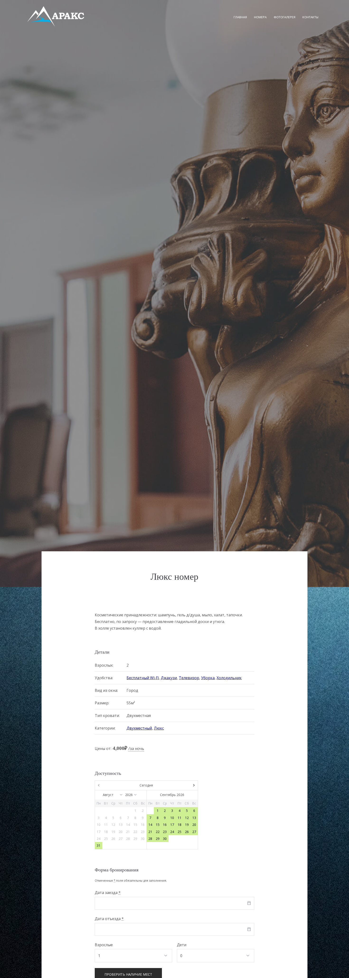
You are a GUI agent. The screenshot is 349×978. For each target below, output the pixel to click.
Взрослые (104, 944)
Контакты (310, 17)
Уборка (208, 677)
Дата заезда (108, 892)
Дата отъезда (109, 918)
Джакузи (169, 677)
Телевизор (189, 677)
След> (182, 785)
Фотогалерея (284, 17)
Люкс (159, 728)
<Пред (110, 785)
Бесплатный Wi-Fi (143, 677)
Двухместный (139, 728)
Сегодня (146, 785)
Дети (181, 944)
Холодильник (229, 677)
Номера (260, 17)
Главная (240, 17)
